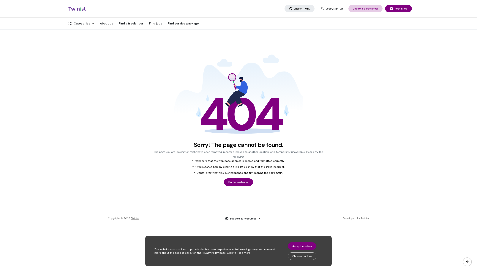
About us (106, 23)
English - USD (302, 8)
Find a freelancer (131, 23)
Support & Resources (243, 218)
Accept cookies (302, 246)
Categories (82, 23)
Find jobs (155, 23)
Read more (243, 252)
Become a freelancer (365, 8)
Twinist (135, 218)
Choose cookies (302, 256)
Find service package (183, 23)
